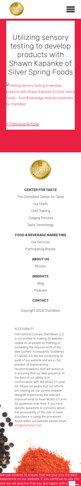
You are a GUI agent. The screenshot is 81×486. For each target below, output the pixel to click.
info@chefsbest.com (28, 425)
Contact (40, 300)
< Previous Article (22, 123)
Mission (40, 266)
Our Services (40, 242)
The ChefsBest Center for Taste (40, 197)
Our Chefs (40, 204)
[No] (77, 484)
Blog (40, 283)
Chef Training (40, 211)
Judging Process (40, 218)
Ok (72, 483)
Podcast (40, 290)
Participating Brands (40, 249)
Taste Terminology (40, 225)
